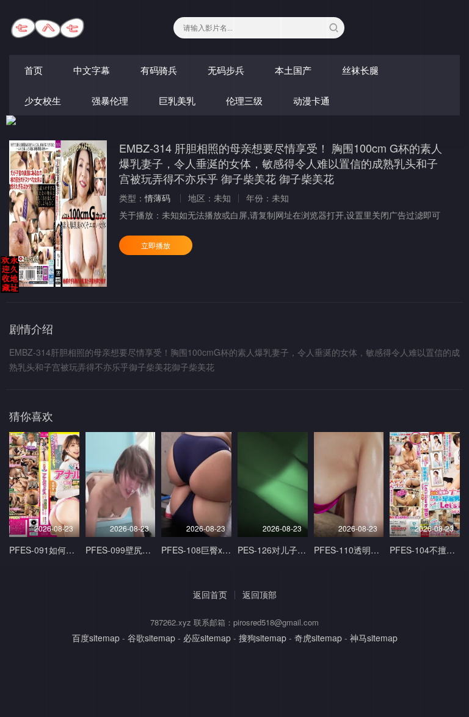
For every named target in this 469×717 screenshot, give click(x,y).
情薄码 (157, 198)
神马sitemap (374, 638)
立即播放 (155, 245)
